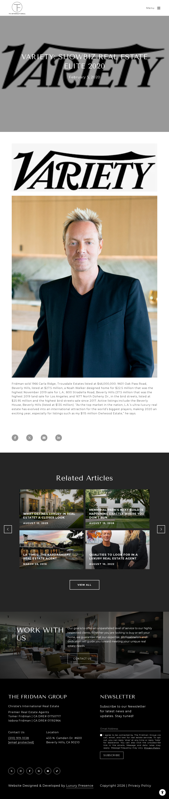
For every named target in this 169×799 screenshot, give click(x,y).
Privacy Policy (152, 748)
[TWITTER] (11, 771)
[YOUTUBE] (48, 771)
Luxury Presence (79, 785)
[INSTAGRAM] (20, 771)
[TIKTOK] (57, 771)
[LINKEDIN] (38, 771)
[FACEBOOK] (29, 771)
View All (84, 584)
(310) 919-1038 (18, 738)
